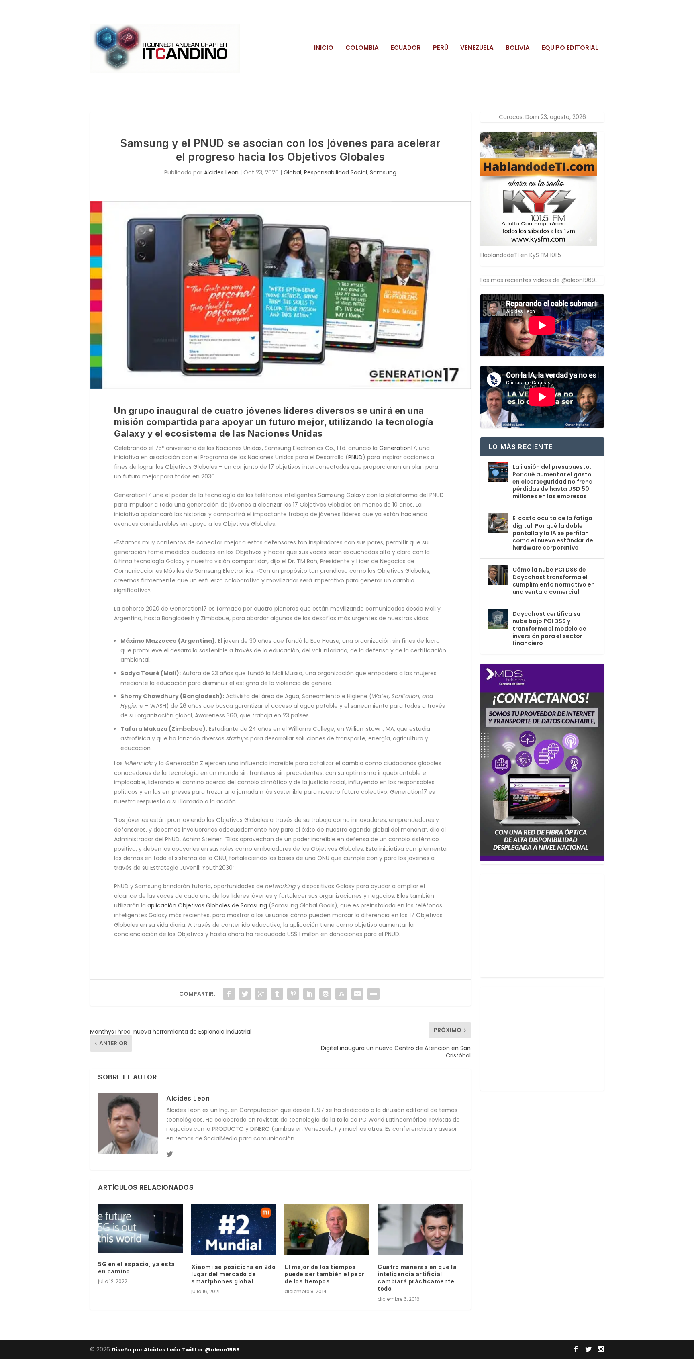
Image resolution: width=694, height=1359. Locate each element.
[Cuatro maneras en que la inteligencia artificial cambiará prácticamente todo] (420, 1229)
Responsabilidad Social (335, 172)
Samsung (383, 172)
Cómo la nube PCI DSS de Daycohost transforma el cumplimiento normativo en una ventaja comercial (553, 581)
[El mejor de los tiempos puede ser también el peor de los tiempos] (326, 1229)
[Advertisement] (540, 924)
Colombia (362, 48)
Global (292, 172)
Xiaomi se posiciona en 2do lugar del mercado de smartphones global (233, 1274)
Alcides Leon (221, 172)
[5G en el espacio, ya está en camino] (140, 1228)
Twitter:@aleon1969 (211, 1349)
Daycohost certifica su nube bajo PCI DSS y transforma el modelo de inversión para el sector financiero (549, 628)
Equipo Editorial (570, 48)
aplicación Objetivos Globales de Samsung (207, 905)
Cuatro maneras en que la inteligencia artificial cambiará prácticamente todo (417, 1277)
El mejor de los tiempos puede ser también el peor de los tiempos (324, 1274)
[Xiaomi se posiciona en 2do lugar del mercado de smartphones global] (233, 1229)
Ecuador (406, 48)
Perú (440, 48)
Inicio (323, 48)
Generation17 (397, 448)
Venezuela (477, 48)
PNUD (355, 457)
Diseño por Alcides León (146, 1349)
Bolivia (518, 48)
